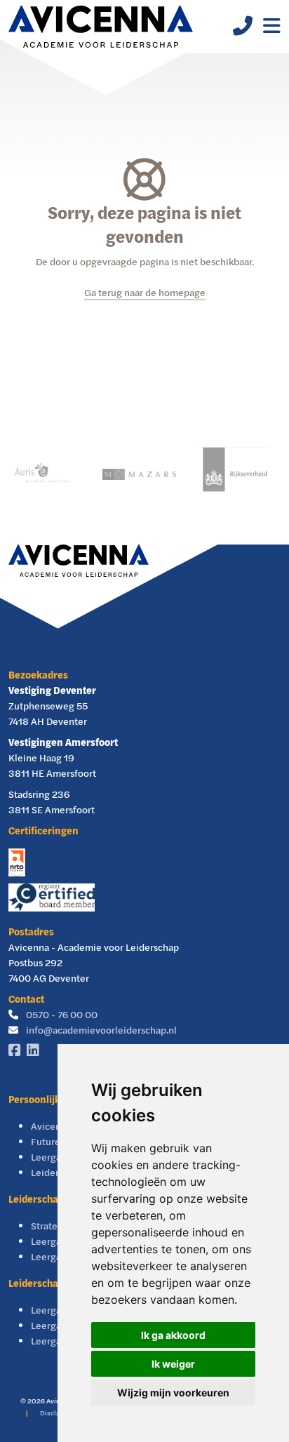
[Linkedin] (36, 1050)
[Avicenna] (100, 27)
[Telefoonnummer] (237, 29)
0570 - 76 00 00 (62, 1014)
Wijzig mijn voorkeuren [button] (173, 1392)
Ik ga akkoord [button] (173, 1335)
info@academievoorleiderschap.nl (101, 1029)
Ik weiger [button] (173, 1364)
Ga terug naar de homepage (145, 292)
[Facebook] (17, 1050)
